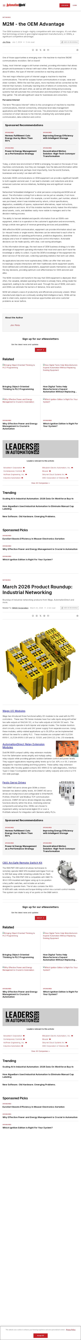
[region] (40, 1333)
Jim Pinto (6, 42)
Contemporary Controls (12, 471)
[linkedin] (37, 50)
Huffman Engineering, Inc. (13, 474)
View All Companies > (40, 483)
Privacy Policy (70, 1330)
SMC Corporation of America (53, 478)
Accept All (40, 1335)
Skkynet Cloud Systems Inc (53, 474)
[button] (4, 5)
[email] (48, 50)
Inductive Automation (11, 478)
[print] (77, 50)
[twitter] (40, 50)
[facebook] (33, 50)
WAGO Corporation (20, 608)
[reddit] (44, 50)
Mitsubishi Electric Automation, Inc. (56, 468)
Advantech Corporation (12, 468)
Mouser (45, 471)
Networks (7, 17)
